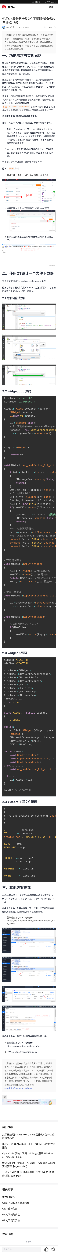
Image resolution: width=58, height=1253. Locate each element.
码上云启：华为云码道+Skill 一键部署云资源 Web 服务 (28, 1145)
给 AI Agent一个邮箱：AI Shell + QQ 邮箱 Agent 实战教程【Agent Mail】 (28, 1164)
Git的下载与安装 (11, 1214)
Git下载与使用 (10, 1208)
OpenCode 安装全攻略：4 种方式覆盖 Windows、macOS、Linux (27, 1155)
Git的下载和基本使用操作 (15, 1202)
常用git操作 (8, 1196)
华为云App (51, 2)
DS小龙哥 (10, 27)
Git (4, 1097)
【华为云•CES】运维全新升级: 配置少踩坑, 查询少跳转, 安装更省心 (28, 1174)
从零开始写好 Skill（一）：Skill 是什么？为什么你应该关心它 (28, 1136)
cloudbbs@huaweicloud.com (18, 1088)
